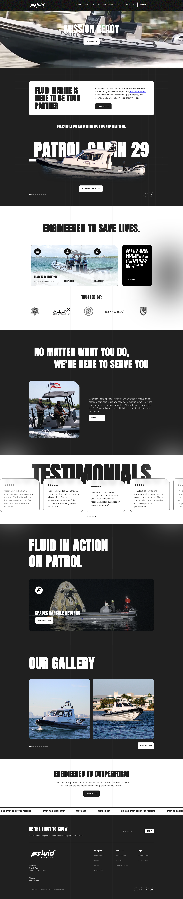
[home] (37, 5)
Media (96, 860)
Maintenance (121, 855)
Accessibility (143, 860)
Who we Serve (108, 5)
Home (78, 5)
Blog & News (99, 855)
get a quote (131, 279)
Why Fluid (96, 5)
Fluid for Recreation (123, 865)
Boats (86, 5)
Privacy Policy (143, 855)
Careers (97, 865)
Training (119, 860)
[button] (87, 5)
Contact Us (98, 870)
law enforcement (138, 91)
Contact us (130, 5)
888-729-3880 (34, 880)
